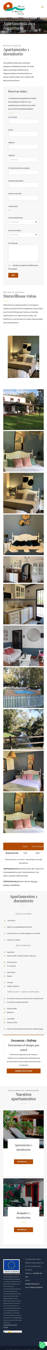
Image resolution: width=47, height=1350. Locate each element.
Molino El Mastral (36, 1287)
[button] (42, 1345)
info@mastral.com (32, 1284)
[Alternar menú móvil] (42, 7)
